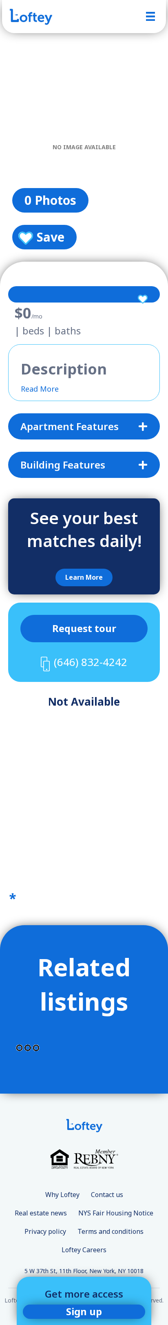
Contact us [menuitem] (107, 1194)
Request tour (84, 628)
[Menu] (150, 16)
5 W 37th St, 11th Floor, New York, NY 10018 (84, 1271)
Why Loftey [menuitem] (62, 1194)
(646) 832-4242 (90, 662)
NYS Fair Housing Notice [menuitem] (115, 1212)
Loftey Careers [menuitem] (84, 1249)
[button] (84, 577)
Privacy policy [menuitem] (45, 1231)
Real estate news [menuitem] (41, 1212)
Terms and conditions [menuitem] (110, 1231)
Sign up (84, 1311)
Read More (40, 389)
